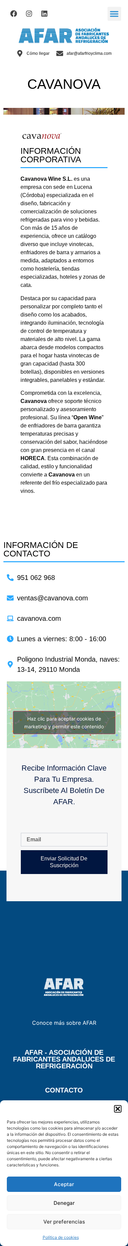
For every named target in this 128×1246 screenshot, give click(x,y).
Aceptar (64, 1184)
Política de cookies (61, 1237)
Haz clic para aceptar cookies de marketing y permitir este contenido (64, 722)
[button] (117, 1108)
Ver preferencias (64, 1221)
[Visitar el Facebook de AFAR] (13, 13)
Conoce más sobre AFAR (64, 1022)
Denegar (64, 1203)
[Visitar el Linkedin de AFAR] (44, 13)
